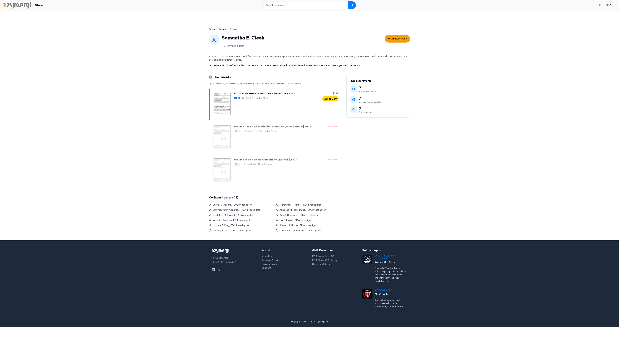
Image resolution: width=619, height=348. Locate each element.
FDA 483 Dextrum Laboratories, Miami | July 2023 (264, 93)
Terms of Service (271, 260)
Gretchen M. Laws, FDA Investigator (233, 215)
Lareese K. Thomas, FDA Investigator (300, 230)
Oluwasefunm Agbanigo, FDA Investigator (236, 209)
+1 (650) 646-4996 (225, 262)
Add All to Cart (399, 38)
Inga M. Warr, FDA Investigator (296, 220)
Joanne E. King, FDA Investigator (231, 225)
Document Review (322, 264)
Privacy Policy (269, 264)
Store (39, 5)
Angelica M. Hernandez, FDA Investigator (302, 209)
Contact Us (221, 257)
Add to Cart (330, 98)
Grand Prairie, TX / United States (261, 131)
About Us (267, 256)
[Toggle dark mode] (600, 5)
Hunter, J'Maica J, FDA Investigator (232, 230)
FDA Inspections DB (323, 256)
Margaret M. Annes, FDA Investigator (300, 204)
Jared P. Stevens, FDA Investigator (232, 204)
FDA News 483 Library (324, 260)
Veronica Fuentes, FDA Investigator (232, 220)
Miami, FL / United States (257, 98)
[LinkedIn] (213, 270)
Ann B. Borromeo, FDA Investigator (299, 215)
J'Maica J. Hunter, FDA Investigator (299, 225)
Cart (611, 5)
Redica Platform (385, 262)
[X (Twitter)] (219, 270)
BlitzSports (381, 294)
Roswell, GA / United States (258, 164)
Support (266, 267)
